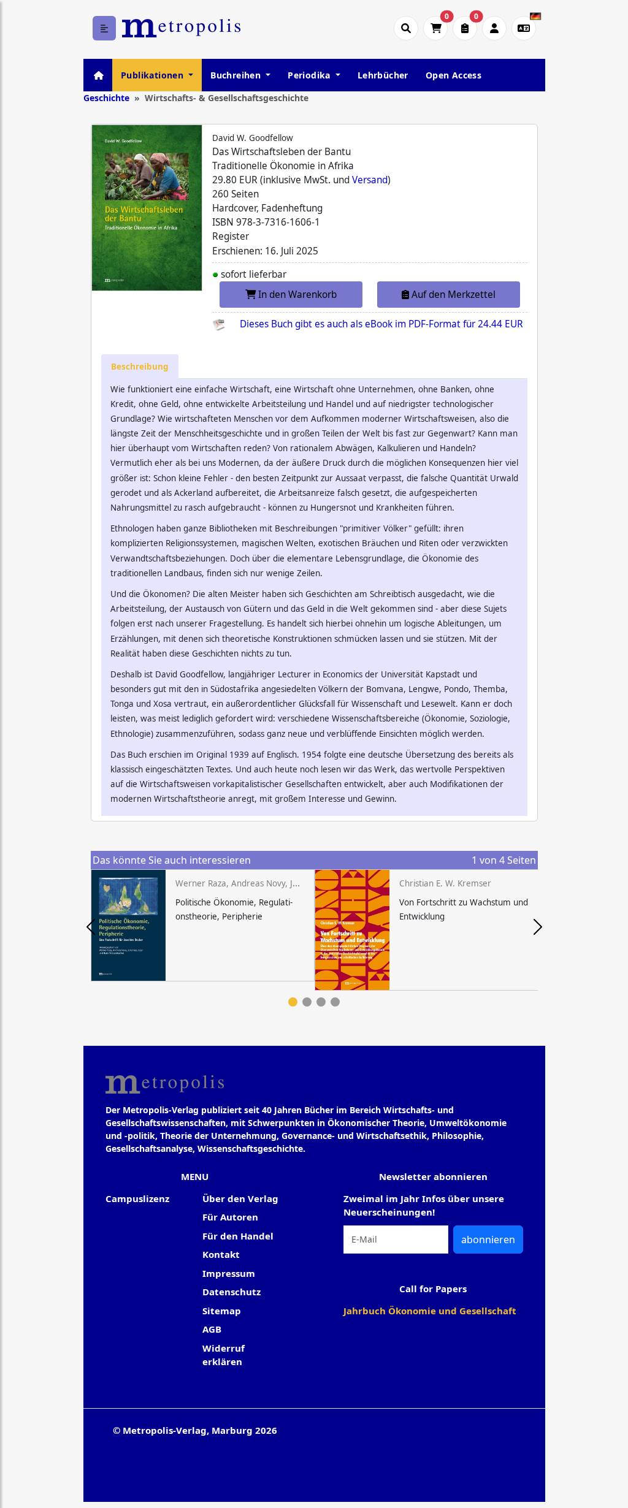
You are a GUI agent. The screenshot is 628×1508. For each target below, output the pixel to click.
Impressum (228, 1273)
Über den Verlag (240, 1198)
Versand (370, 179)
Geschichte (106, 98)
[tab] (139, 366)
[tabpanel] (203, 925)
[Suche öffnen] (406, 28)
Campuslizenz (137, 1198)
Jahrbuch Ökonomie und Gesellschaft (429, 1310)
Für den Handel (238, 1236)
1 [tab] (292, 1002)
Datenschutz (231, 1291)
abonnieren (488, 1239)
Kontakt (221, 1254)
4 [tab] (335, 1002)
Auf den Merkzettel (452, 294)
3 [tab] (321, 1002)
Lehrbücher (383, 75)
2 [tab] (307, 1002)
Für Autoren (230, 1217)
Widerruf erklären (223, 1355)
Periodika (310, 75)
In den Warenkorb (296, 294)
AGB (211, 1329)
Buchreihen (236, 75)
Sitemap (221, 1310)
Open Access (453, 75)
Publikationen (153, 75)
